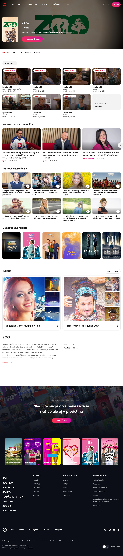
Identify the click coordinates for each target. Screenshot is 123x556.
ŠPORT (65, 488)
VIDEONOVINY (68, 491)
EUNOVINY (66, 495)
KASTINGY (8, 501)
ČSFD (24, 28)
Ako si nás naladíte (100, 488)
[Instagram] (109, 530)
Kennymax (14, 548)
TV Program (32, 4)
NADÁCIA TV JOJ (12, 496)
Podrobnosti (26, 52)
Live (12, 4)
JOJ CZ (6, 506)
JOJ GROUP (9, 510)
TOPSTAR (36, 484)
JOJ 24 (44, 4)
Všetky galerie (112, 271)
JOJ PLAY (8, 483)
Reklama (96, 484)
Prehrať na (29, 39)
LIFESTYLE (37, 475)
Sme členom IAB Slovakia (57, 541)
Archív (21, 4)
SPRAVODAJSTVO (70, 475)
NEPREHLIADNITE (100, 475)
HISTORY (36, 495)
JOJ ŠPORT (9, 487)
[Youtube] (114, 530)
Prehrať (59, 420)
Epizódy (15, 52)
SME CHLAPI (37, 488)
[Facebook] (105, 530)
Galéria (37, 52)
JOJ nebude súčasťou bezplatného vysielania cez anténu (106, 500)
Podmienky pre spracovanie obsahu (13, 541)
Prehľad (5, 52)
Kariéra (95, 495)
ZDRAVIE (36, 491)
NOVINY (65, 480)
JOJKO (6, 492)
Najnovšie (9, 63)
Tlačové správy (99, 480)
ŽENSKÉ (35, 480)
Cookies (29, 541)
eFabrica (30, 548)
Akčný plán (97, 505)
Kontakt (70, 541)
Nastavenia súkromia (41, 541)
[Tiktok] (118, 530)
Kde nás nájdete (99, 491)
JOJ (4, 478)
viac (71, 33)
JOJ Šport (56, 4)
